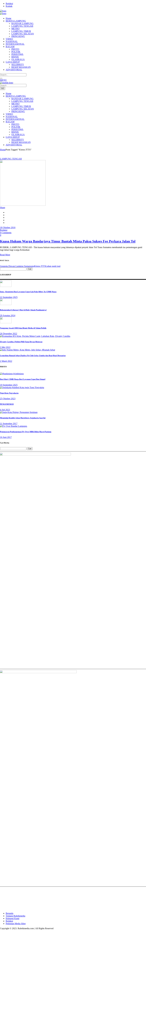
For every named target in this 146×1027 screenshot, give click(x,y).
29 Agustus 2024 (7, 315)
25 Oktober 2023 (7, 398)
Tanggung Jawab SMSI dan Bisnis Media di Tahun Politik (23, 328)
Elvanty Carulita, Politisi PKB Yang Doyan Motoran (21, 342)
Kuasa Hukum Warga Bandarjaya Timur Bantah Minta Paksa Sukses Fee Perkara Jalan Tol (67, 241)
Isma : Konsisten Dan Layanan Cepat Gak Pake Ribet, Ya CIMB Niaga (28, 292)
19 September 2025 (9, 385)
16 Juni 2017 (6, 437)
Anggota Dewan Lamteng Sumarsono (17, 266)
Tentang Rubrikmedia (15, 916)
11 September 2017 (8, 423)
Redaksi (9, 3)
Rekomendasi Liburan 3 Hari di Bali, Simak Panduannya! (23, 310)
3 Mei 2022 (5, 347)
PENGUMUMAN (7, 404)
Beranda (9, 913)
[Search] (1, 78)
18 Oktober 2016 (7, 227)
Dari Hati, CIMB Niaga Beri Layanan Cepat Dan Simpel (22, 379)
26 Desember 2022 (8, 333)
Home (3, 149)
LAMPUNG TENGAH (11, 159)
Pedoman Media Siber (16, 923)
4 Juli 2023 (5, 409)
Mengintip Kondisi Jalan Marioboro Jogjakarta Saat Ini (22, 418)
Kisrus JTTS (40, 266)
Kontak (9, 6)
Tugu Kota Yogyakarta (9, 393)
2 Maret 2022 (6, 361)
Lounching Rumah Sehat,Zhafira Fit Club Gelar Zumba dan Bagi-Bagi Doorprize (33, 355)
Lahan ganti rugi (53, 266)
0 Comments (5, 232)
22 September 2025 (9, 297)
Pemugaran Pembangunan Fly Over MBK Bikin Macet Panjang (25, 432)
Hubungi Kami (12, 918)
